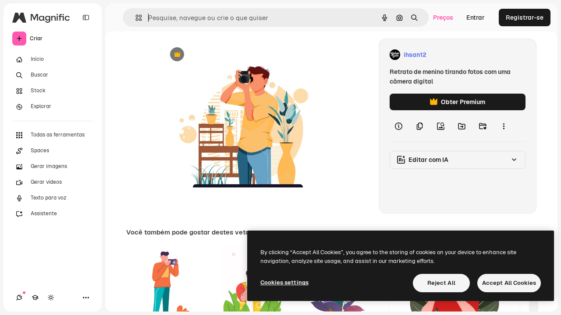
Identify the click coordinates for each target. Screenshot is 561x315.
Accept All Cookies (509, 283)
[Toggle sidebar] (86, 17)
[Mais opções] (503, 126)
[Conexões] (19, 297)
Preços (443, 17)
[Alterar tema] (51, 297)
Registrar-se (524, 17)
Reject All (441, 283)
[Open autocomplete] (135, 17)
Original (217, 55)
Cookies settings (284, 282)
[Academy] (35, 297)
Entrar (475, 17)
